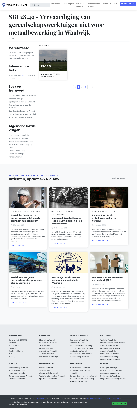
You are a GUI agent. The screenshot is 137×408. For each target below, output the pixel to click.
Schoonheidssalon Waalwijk (81, 345)
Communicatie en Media (104, 212)
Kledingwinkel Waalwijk (48, 373)
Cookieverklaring (16, 351)
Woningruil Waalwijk (108, 367)
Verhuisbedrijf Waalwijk (79, 356)
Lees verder (17, 245)
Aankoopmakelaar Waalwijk (20, 117)
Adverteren (127, 4)
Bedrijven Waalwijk (80, 5)
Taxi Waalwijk (44, 345)
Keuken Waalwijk (46, 367)
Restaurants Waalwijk (79, 340)
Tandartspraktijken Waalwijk (82, 348)
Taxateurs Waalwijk (17, 373)
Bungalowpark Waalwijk (110, 359)
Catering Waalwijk (77, 343)
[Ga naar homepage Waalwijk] (14, 5)
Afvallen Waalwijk (46, 354)
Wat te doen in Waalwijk (19, 135)
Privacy (12, 356)
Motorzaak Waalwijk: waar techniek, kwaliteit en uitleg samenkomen (66, 221)
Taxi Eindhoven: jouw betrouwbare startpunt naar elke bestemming (26, 280)
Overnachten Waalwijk (109, 354)
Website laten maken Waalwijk (52, 376)
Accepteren (119, 403)
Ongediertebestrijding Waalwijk (113, 378)
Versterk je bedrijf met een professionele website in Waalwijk (65, 280)
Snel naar (55, 4)
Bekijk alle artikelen (119, 178)
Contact (113, 4)
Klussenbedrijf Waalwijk (18, 367)
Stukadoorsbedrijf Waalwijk (81, 354)
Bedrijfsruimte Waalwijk (110, 376)
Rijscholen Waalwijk (47, 340)
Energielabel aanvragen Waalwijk (23, 114)
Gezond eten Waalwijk (48, 356)
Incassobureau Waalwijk (110, 373)
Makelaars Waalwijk (17, 378)
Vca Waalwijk (44, 370)
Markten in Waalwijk (17, 150)
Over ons (12, 348)
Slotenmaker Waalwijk (79, 381)
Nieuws (106, 4)
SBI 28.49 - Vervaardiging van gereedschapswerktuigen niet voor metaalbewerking (21, 55)
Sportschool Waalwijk (48, 378)
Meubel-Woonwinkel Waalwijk (112, 343)
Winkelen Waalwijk (108, 340)
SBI (65, 4)
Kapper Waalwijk (46, 348)
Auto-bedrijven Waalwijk (80, 367)
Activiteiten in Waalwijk (18, 138)
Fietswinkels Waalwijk (48, 343)
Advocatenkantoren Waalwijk (82, 378)
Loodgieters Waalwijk (78, 351)
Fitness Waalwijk (15, 157)
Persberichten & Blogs (94, 5)
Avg (10, 354)
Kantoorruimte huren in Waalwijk (22, 95)
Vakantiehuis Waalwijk (109, 356)
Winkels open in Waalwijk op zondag (20, 146)
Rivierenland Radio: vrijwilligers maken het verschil (104, 218)
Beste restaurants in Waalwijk (21, 141)
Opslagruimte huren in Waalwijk (22, 102)
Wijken (71, 4)
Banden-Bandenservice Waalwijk (83, 376)
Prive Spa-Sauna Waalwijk (111, 370)
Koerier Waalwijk (16, 99)
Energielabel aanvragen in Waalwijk (20, 106)
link (23, 75)
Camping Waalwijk (108, 351)
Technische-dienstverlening (26, 212)
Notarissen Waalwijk (17, 370)
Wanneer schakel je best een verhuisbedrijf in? (107, 279)
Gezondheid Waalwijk (48, 351)
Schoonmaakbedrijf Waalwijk (21, 376)
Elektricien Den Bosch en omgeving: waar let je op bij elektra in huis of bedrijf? (26, 218)
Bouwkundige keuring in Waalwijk (22, 111)
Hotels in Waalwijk (16, 153)
